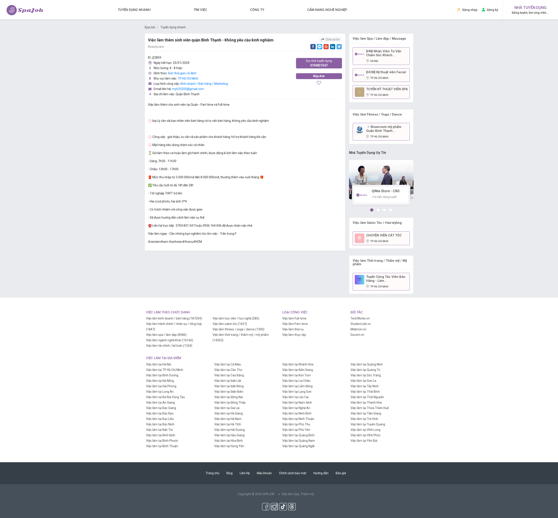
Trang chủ (212, 473)
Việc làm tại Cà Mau (227, 364)
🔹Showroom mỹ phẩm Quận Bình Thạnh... (383, 129)
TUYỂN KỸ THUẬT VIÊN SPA (387, 89)
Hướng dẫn (320, 473)
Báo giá (341, 473)
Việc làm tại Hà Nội (158, 364)
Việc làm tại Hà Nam (228, 419)
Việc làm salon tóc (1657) (230, 324)
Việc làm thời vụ (293, 329)
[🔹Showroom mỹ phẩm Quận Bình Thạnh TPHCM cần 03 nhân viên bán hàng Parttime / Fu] (359, 129)
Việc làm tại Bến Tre (159, 429)
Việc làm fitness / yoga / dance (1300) (238, 329)
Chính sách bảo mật (292, 473)
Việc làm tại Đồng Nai (228, 397)
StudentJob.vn (360, 324)
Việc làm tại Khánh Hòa (297, 364)
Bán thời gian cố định (182, 73)
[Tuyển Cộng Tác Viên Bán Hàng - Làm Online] (359, 279)
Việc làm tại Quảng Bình (298, 435)
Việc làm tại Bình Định (160, 435)
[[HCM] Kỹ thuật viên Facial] (359, 74)
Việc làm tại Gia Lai (227, 408)
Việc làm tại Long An (160, 391)
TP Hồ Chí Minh (188, 78)
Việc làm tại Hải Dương (229, 429)
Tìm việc (200, 10)
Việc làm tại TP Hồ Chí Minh (164, 370)
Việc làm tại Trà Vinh (364, 419)
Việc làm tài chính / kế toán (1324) (169, 345)
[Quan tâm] (319, 83)
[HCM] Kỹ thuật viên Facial (386, 72)
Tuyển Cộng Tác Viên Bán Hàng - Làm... (385, 279)
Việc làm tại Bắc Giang (161, 408)
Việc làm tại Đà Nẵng (160, 380)
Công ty (257, 10)
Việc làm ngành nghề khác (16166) (169, 340)
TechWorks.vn (360, 318)
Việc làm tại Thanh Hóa (366, 402)
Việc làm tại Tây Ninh (364, 386)
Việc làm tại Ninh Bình (296, 413)
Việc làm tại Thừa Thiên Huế (369, 408)
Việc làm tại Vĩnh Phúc (365, 435)
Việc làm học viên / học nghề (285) (236, 318)
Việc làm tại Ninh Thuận (298, 419)
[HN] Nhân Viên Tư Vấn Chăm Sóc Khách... (383, 53)
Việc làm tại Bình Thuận (162, 446)
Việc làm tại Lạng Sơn (296, 391)
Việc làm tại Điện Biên (228, 391)
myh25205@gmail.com (188, 89)
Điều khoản (264, 473)
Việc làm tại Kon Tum (296, 375)
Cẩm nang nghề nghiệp (327, 10)
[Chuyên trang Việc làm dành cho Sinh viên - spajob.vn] (25, 10)
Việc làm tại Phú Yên (296, 429)
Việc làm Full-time (294, 318)
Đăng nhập (469, 10)
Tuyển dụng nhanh (134, 10)
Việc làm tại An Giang (160, 402)
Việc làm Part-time (295, 324)
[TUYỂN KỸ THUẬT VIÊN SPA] (359, 91)
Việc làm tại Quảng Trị (365, 370)
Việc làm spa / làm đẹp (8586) (166, 334)
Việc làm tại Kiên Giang (297, 370)
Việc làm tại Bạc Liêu (160, 419)
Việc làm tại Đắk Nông (229, 386)
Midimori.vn (358, 329)
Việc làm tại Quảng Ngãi (298, 446)
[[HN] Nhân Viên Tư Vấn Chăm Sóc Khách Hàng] (359, 54)
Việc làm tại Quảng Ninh (366, 364)
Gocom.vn (357, 334)
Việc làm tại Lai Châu (296, 380)
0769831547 (319, 63)
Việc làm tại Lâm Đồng (297, 386)
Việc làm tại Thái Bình (365, 391)
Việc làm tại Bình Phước (162, 440)
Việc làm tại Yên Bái (363, 440)
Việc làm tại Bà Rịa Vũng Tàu (165, 397)
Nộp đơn (319, 76)
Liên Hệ (245, 473)
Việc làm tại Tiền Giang (365, 413)
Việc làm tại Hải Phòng (161, 386)
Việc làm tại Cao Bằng (229, 375)
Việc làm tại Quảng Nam (298, 440)
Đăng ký (492, 10)
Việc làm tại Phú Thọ (296, 424)
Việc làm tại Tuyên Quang (367, 424)
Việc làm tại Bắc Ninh (160, 424)
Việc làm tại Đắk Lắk (227, 380)
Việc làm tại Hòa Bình (228, 440)
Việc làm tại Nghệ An (296, 408)
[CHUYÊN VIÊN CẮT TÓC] (359, 238)
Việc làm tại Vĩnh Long (365, 429)
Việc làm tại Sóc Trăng (365, 375)
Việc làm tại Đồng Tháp (230, 402)
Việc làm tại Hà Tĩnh (227, 424)
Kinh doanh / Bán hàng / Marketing (204, 83)
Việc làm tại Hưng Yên (229, 446)
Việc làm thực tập (294, 334)
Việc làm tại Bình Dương (162, 375)
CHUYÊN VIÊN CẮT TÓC (384, 235)
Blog (229, 473)
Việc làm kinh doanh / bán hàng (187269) (174, 318)
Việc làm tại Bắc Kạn (160, 413)
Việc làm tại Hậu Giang (229, 435)
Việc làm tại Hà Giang (228, 413)
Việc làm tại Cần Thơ (228, 370)
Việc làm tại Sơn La (363, 380)
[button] (372, 210)
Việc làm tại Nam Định (297, 402)
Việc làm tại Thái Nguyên (367, 397)
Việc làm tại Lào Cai (295, 397)
